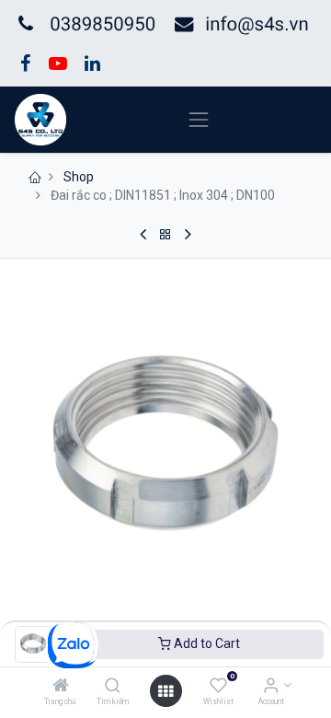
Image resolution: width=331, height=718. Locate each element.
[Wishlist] (218, 686)
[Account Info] (271, 686)
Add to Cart (205, 643)
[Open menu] (165, 691)
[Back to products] (165, 235)
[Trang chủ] (60, 686)
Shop (78, 176)
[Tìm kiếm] (112, 686)
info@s (234, 24)
